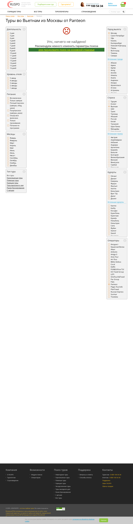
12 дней (13, 58)
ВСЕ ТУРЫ (38, 12)
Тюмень (114, 53)
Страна (111, 97)
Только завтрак (16, 100)
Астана (113, 88)
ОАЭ (112, 109)
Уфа (112, 38)
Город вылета (114, 29)
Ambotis (114, 252)
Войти (110, 3)
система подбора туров (27, 508)
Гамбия (114, 165)
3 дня (12, 36)
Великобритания (117, 157)
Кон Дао (114, 211)
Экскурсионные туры (63, 486)
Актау (113, 70)
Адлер (113, 68)
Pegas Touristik (117, 287)
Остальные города (115, 59)
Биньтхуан (115, 191)
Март (12, 143)
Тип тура (11, 171)
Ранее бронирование (15, 188)
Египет (113, 104)
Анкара (114, 83)
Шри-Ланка (115, 126)
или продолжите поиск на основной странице (66, 49)
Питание (11, 94)
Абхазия (114, 116)
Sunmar (114, 294)
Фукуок (113, 183)
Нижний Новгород (118, 46)
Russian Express (117, 292)
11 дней (13, 56)
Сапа (113, 226)
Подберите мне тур (46, 4)
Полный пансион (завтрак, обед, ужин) (17, 105)
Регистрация (112, 5)
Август (12, 155)
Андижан (114, 80)
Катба (113, 208)
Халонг (113, 231)
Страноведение (12, 480)
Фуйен (113, 228)
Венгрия (114, 160)
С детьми (10, 190)
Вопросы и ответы (86, 475)
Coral (113, 264)
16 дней (13, 68)
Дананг (114, 178)
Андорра (114, 145)
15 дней (13, 65)
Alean (113, 249)
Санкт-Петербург (117, 36)
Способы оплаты (86, 478)
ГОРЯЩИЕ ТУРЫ (14, 12)
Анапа (113, 78)
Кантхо (113, 206)
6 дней (12, 43)
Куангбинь (115, 213)
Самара (114, 56)
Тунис (113, 111)
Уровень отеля (14, 74)
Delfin (113, 267)
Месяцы (11, 134)
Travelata (114, 297)
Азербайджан (116, 140)
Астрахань (115, 90)
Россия (113, 119)
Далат (113, 196)
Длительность (14, 29)
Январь (13, 138)
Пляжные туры (13, 180)
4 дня (12, 38)
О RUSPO (10, 475)
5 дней (12, 41)
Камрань (114, 181)
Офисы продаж (107, 486)
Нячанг (114, 176)
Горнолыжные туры (15, 178)
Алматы (114, 75)
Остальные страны (115, 134)
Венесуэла (115, 162)
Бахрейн (114, 150)
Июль (12, 153)
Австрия (114, 137)
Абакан (114, 63)
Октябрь (13, 160)
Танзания (114, 124)
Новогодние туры (61, 475)
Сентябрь (14, 158)
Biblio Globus (116, 262)
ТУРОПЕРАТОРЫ (61, 12)
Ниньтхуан (115, 223)
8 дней (12, 48)
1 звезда (13, 88)
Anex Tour (115, 257)
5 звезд (13, 78)
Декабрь (13, 165)
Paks (112, 282)
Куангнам (115, 216)
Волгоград (115, 51)
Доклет (113, 198)
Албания (114, 142)
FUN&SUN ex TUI (117, 269)
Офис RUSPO (106, 483)
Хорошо (103, 520)
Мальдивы (115, 129)
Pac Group (115, 279)
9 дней (12, 51)
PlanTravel (115, 289)
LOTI (112, 274)
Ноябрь (13, 163)
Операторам (35, 478)
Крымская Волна (117, 247)
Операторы (113, 240)
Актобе (113, 73)
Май (11, 148)
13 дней (13, 60)
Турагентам (11, 478)
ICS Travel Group (117, 272)
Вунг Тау (114, 193)
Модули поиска (36, 475)
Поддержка (106, 480)
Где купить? (66, 4)
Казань (113, 41)
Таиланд (114, 114)
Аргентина (115, 147)
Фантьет (114, 186)
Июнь (12, 150)
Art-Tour (114, 259)
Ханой (113, 233)
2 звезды (13, 85)
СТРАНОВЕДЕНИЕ (88, 12)
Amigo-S (114, 254)
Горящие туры (12, 183)
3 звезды (13, 83)
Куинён (114, 218)
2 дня (12, 33)
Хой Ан (113, 188)
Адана (113, 65)
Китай (113, 121)
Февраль (13, 140)
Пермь (113, 48)
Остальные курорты (116, 202)
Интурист (114, 244)
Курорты (112, 172)
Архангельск (116, 85)
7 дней (12, 46)
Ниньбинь (115, 221)
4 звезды (13, 80)
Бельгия (114, 152)
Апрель (13, 145)
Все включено (15, 98)
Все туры (58, 498)
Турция (114, 101)
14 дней (13, 63)
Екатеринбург (116, 43)
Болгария (114, 155)
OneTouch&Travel (118, 277)
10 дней (13, 53)
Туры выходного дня (15, 185)
